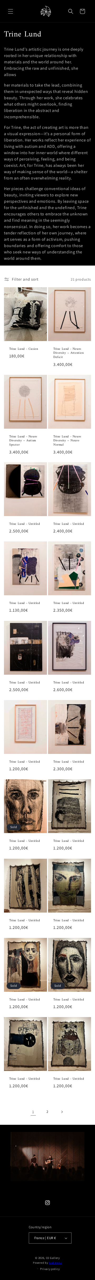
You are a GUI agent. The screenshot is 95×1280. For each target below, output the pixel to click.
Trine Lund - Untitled (24, 524)
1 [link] (33, 1111)
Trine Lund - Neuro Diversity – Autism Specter (23, 440)
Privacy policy (50, 1269)
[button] (10, 11)
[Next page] (62, 1112)
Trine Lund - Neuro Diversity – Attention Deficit (68, 353)
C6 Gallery (53, 1258)
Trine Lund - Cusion (23, 349)
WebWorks (55, 1262)
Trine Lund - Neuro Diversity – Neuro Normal (67, 440)
